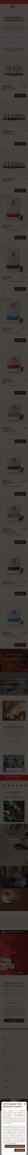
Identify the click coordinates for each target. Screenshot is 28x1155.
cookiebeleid (13, 1143)
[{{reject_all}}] (24, 1104)
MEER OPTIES (19, 1150)
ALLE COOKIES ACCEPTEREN (15, 1146)
